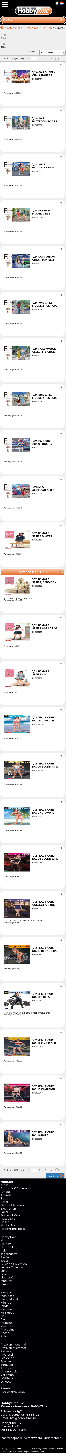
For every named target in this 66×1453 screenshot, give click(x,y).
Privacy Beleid (16, 1452)
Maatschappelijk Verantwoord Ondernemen (31, 1438)
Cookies (5, 1452)
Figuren (47, 27)
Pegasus (6, 1323)
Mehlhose (7, 1296)
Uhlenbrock (9, 1371)
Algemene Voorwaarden (34, 1452)
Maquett (6, 1281)
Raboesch (7, 1351)
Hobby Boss (9, 1225)
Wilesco (6, 1381)
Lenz (4, 1270)
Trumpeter (8, 1368)
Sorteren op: (33, 52)
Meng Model (9, 1299)
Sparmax (7, 1361)
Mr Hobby (7, 1312)
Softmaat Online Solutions (52, 1449)
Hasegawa (32, 27)
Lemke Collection (13, 1267)
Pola (4, 1336)
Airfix (4, 1185)
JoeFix (5, 1257)
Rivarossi (7, 1354)
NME (4, 1316)
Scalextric (7, 1358)
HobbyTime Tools (13, 1229)
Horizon (6, 1240)
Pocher (5, 1333)
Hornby (6, 1244)
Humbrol (7, 1247)
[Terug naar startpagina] (33, 7)
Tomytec (7, 1364)
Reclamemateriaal (13, 1391)
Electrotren (8, 1208)
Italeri (4, 1250)
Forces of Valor (11, 1215)
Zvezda (6, 1388)
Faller (4, 1212)
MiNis (4, 1306)
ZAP (3, 1385)
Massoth (6, 1284)
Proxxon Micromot (13, 1348)
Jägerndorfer (9, 1254)
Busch (5, 1198)
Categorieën (14, 27)
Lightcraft (7, 1277)
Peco (4, 1319)
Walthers (7, 1378)
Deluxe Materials (12, 1205)
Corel (4, 1202)
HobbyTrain (9, 1237)
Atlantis (6, 1195)
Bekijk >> (32, 100)
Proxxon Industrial (13, 1344)
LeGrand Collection (14, 1264)
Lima (4, 1274)
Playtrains (7, 1329)
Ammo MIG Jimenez (15, 1188)
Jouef (4, 1260)
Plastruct (7, 1326)
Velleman (7, 1375)
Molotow (7, 1309)
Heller (5, 1222)
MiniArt (6, 1302)
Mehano (6, 1292)
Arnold (5, 1191)
